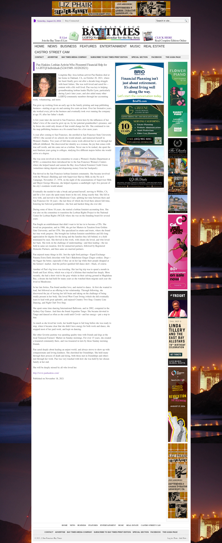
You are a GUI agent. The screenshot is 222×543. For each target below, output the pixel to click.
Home (39, 46)
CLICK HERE (163, 37)
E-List (63, 37)
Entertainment (113, 46)
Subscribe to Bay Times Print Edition (109, 57)
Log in (170, 538)
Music (135, 46)
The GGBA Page (173, 57)
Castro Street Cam (52, 52)
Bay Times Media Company (74, 57)
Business (68, 46)
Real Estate (154, 46)
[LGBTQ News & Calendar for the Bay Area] (111, 33)
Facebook (156, 57)
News (52, 46)
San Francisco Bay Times (51, 538)
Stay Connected (72, 20)
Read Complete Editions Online (170, 40)
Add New (182, 538)
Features (88, 46)
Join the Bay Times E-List (54, 40)
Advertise (53, 57)
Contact (39, 57)
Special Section (139, 57)
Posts (175, 538)
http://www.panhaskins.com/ (46, 372)
